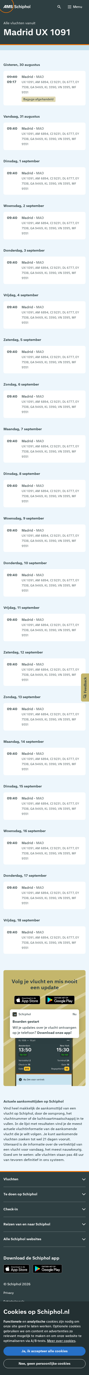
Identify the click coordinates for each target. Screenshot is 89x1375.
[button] (85, 687)
